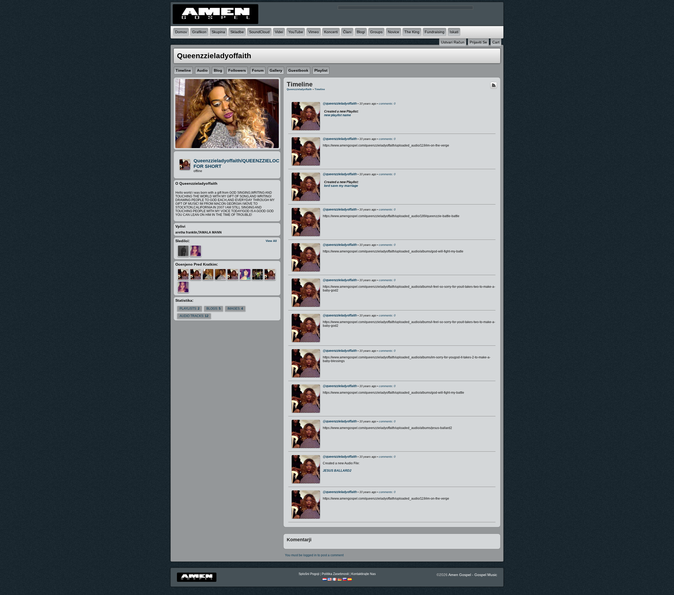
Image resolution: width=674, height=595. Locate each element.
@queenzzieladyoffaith (340, 103)
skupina (218, 32)
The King (411, 32)
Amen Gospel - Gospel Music (472, 575)
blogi (361, 32)
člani (347, 32)
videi (279, 32)
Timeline (320, 89)
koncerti (331, 32)
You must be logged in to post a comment (314, 555)
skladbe (237, 32)
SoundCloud (259, 32)
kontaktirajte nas (363, 574)
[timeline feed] (493, 85)
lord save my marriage (341, 186)
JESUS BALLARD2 (337, 470)
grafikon (199, 32)
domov (181, 32)
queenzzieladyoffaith (299, 89)
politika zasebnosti (335, 574)
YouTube (295, 32)
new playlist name (337, 115)
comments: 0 (387, 103)
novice (393, 32)
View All (271, 240)
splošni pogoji (309, 574)
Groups (376, 32)
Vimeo (313, 32)
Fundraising (434, 32)
